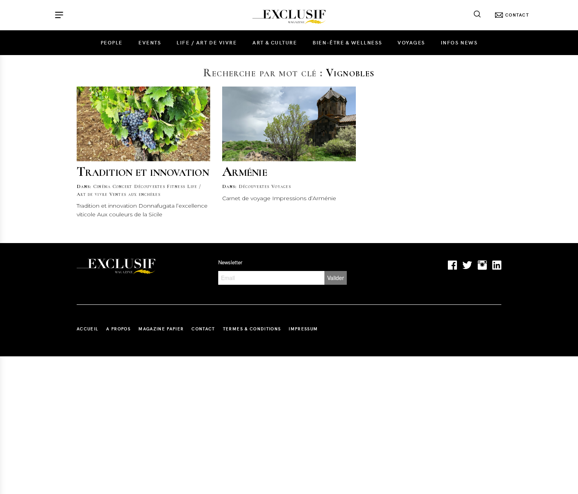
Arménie (244, 171)
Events (149, 42)
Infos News (459, 42)
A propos (118, 329)
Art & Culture (274, 42)
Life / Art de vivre (207, 42)
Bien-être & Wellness (347, 42)
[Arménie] (289, 124)
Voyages (411, 42)
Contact (203, 329)
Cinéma (102, 186)
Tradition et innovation (143, 171)
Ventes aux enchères (134, 194)
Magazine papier (161, 329)
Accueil (87, 329)
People (112, 42)
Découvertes (149, 186)
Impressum (303, 329)
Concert (122, 186)
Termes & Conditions (252, 329)
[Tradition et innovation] (143, 124)
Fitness (176, 186)
